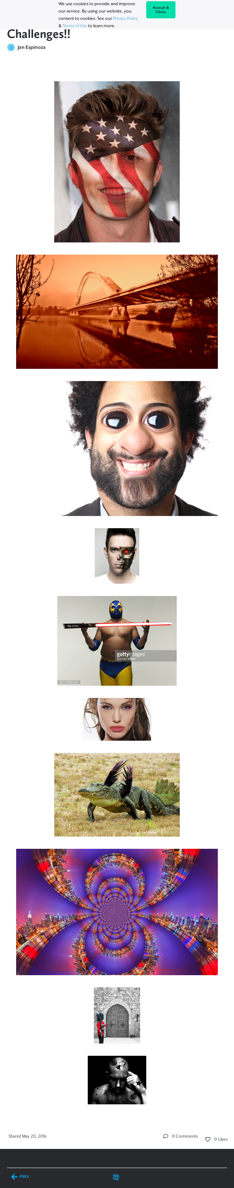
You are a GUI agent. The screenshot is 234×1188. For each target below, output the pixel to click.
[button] (165, 1136)
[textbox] (117, 590)
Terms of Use (74, 25)
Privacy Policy (125, 18)
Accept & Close (161, 9)
